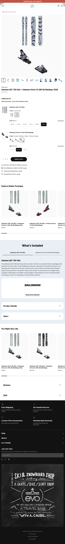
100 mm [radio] (19, 149)
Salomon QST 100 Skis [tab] (17, 252)
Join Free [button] (24, 165)
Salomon (4, 87)
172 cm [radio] (31, 124)
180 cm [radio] (37, 124)
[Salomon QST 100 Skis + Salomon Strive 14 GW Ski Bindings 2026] (14, 203)
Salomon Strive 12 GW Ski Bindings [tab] (47, 252)
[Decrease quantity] (3, 159)
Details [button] (25, 168)
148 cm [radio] (12, 124)
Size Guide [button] (61, 120)
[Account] (59, 5)
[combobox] (32, 12)
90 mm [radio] (12, 149)
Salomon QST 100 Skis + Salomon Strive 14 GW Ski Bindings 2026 (12, 224)
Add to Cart (19, 159)
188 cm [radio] (44, 124)
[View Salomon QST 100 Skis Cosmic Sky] (13, 80)
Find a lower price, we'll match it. (10, 423)
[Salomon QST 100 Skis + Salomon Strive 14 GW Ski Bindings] (43, 346)
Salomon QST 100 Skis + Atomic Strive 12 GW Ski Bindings (43, 224)
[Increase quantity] (7, 159)
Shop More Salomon (32, 294)
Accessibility (32, 539)
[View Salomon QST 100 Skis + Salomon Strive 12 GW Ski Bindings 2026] (3, 80)
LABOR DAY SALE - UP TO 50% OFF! (32, 1)
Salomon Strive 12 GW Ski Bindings (21, 132)
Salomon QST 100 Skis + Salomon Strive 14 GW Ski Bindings (41, 367)
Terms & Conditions (32, 536)
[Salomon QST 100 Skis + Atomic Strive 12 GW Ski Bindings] (43, 203)
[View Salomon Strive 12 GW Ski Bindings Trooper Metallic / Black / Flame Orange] (60, 80)
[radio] (11, 115)
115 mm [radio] (25, 149)
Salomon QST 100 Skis (17, 107)
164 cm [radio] (24, 124)
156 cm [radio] (18, 124)
